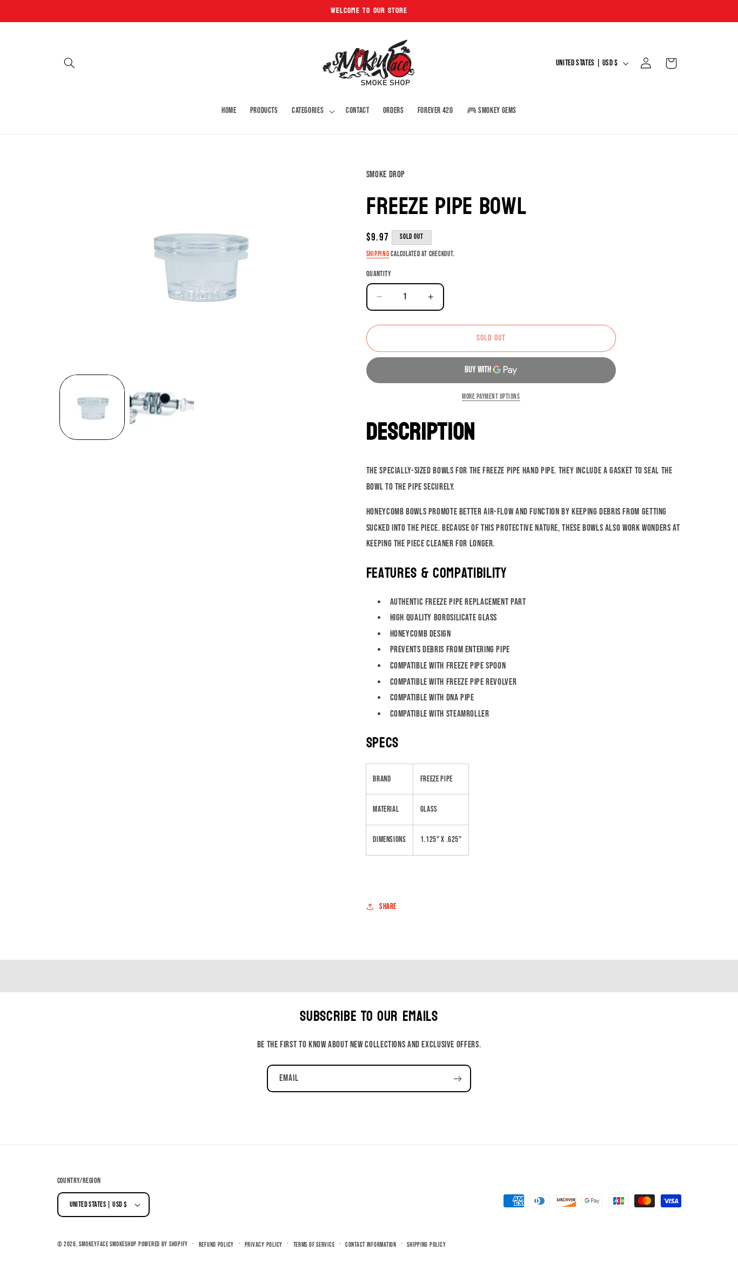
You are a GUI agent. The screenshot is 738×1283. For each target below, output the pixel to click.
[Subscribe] (457, 1078)
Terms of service (314, 1244)
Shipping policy (426, 1244)
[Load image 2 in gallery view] (162, 407)
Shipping (378, 254)
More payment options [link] (491, 397)
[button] (69, 63)
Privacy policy (264, 1244)
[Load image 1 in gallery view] (92, 407)
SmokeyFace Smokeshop (108, 1244)
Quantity (378, 274)
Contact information (371, 1244)
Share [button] (388, 906)
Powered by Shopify (163, 1244)
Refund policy (216, 1244)
